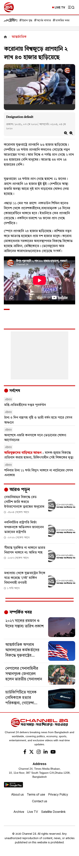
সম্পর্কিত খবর (20, 612)
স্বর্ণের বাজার (44, 20)
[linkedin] (46, 752)
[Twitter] (31, 752)
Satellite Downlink (53, 812)
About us (17, 794)
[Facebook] (24, 752)
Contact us (39, 801)
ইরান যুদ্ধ (27, 20)
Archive (18, 812)
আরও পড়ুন (19, 489)
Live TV (32, 812)
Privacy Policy (58, 794)
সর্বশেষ (14, 391)
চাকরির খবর (62, 20)
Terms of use (36, 794)
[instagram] (39, 752)
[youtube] (53, 752)
